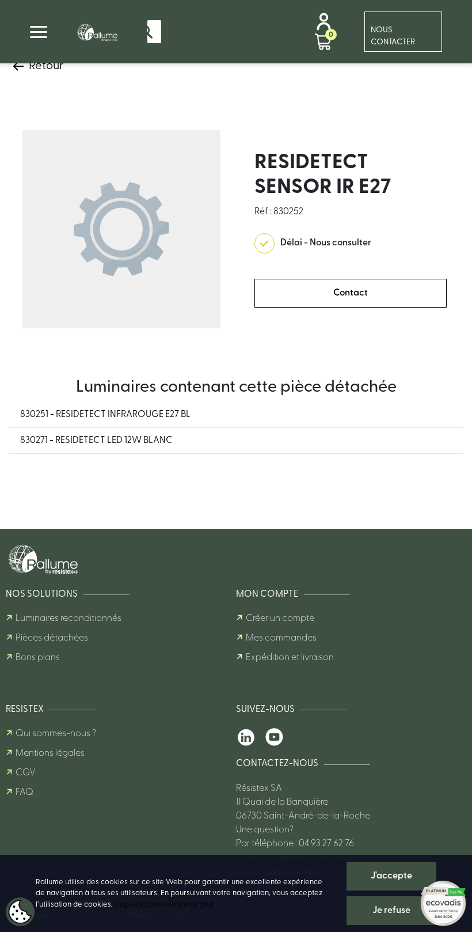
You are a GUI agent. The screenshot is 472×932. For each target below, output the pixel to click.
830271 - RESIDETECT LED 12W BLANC (96, 440)
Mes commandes (281, 638)
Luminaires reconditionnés (68, 618)
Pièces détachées (52, 638)
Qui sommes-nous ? (56, 733)
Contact (350, 293)
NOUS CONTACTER (393, 36)
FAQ (24, 792)
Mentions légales (50, 753)
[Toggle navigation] (38, 32)
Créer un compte (280, 618)
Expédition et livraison (290, 657)
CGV (26, 773)
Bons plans (38, 657)
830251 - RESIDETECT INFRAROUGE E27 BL (105, 414)
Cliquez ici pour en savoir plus (163, 904)
